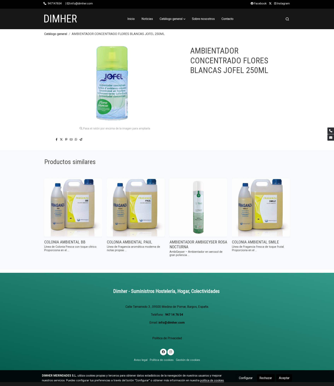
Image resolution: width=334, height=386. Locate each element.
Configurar (246, 378)
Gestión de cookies (188, 359)
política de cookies (212, 380)
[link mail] (330, 137)
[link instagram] (171, 351)
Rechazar (265, 378)
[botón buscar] (287, 19)
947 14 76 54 (174, 314)
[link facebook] (163, 351)
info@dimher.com (171, 322)
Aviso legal (140, 359)
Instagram (283, 3)
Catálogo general (55, 34)
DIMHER (60, 19)
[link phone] (330, 131)
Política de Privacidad (167, 338)
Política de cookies (162, 359)
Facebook (260, 3)
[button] (172, 19)
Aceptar (284, 378)
